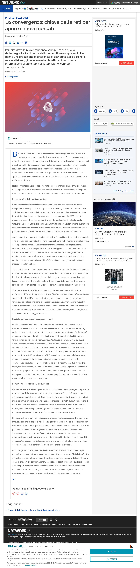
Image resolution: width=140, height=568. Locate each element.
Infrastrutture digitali (21, 36)
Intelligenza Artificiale (101, 9)
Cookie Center (87, 524)
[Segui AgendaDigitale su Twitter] (55, 520)
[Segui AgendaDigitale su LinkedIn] (51, 520)
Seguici (40, 520)
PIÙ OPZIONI (112, 559)
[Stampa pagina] (26, 42)
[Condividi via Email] (18, 42)
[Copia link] (22, 42)
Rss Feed (29, 524)
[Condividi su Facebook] (6, 42)
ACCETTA (112, 551)
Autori (16, 524)
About (10, 524)
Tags (22, 524)
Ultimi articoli (50, 9)
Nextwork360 (12, 534)
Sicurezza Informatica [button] (120, 9)
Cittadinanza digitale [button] (81, 9)
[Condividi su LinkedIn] (10, 42)
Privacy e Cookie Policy (42, 524)
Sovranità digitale (64, 9)
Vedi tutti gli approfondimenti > (123, 191)
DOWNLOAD (126, 63)
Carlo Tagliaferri (11, 77)
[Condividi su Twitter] (14, 42)
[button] (6, 8)
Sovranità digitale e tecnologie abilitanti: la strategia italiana (34, 510)
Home (7, 36)
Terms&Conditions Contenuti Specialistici (66, 524)
